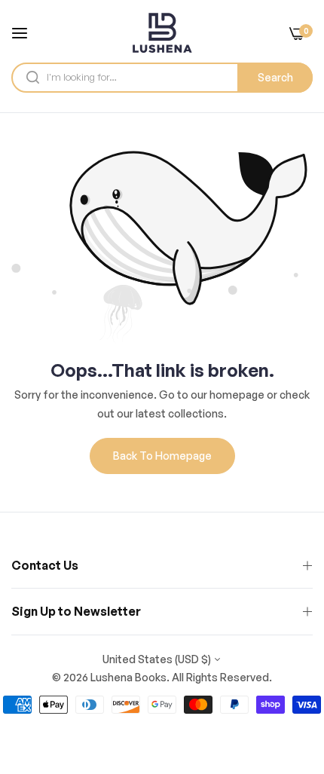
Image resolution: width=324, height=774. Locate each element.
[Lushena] (162, 32)
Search (275, 77)
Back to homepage (162, 455)
